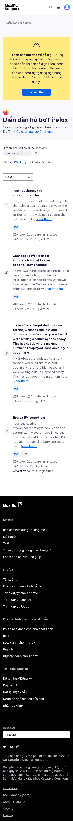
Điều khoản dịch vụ (17, 795)
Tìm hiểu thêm (36, 92)
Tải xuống (10, 579)
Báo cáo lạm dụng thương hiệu (25, 530)
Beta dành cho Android (19, 642)
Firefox (20, 234)
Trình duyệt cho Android (20, 593)
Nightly (8, 649)
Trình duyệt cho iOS (17, 600)
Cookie (8, 808)
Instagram (17, 746)
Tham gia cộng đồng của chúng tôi (28, 550)
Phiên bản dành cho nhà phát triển (28, 629)
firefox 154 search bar (29, 417)
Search (51, 7)
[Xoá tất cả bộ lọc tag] (36, 153)
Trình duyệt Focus (16, 606)
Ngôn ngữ (9, 727)
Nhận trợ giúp (13, 705)
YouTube (11, 746)
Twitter (8, 543)
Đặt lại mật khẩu (15, 692)
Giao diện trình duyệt (44, 234)
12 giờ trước (45, 471)
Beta (6, 636)
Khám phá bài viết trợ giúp (22, 557)
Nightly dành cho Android (21, 656)
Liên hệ (8, 815)
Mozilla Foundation (36, 759)
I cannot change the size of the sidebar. (27, 193)
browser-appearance (17, 153)
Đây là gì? (10, 685)
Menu (59, 7)
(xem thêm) (44, 219)
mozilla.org (11, 788)
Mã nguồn (10, 536)
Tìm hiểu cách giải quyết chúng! (30, 131)
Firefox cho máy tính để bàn (23, 586)
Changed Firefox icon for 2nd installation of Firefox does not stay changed (32, 260)
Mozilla (12, 505)
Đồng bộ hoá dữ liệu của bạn (23, 699)
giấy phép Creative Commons (47, 778)
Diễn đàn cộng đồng (19, 22)
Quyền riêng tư (14, 802)
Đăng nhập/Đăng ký (17, 678)
